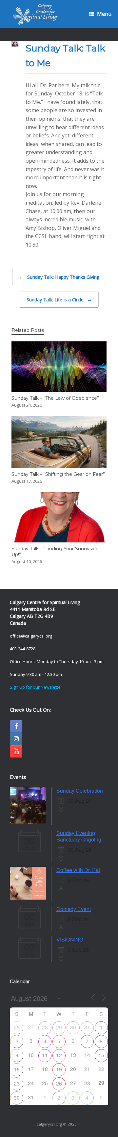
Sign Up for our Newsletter (36, 687)
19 (59, 1069)
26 (17, 1027)
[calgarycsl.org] (36, 14)
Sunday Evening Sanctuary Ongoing (78, 836)
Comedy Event (73, 909)
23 (17, 1083)
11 (45, 1055)
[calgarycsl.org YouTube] (16, 751)
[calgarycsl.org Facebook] (16, 726)
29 (59, 1027)
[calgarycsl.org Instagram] (16, 739)
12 (59, 1055)
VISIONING (69, 939)
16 (17, 1069)
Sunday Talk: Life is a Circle (59, 299)
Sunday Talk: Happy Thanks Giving (59, 277)
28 (45, 1027)
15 (101, 1055)
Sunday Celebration (79, 790)
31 (87, 1027)
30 (73, 1027)
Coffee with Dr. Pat (78, 870)
